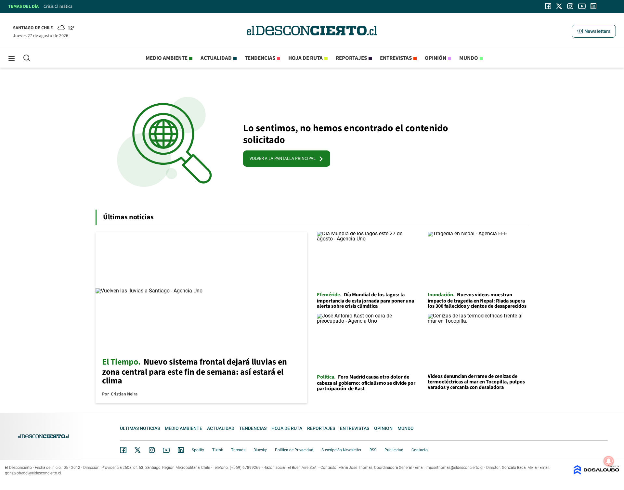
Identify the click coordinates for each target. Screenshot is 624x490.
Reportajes (351, 58)
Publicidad (393, 450)
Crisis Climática (58, 6)
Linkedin (181, 450)
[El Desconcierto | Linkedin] (593, 6)
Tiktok (217, 450)
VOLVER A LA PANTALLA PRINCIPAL (284, 158)
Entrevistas (396, 58)
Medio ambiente (167, 58)
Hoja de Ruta (305, 58)
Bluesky (260, 450)
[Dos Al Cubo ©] (596, 473)
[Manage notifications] (609, 461)
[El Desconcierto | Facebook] (548, 6)
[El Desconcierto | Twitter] (559, 6)
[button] (594, 31)
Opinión (435, 58)
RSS (373, 450)
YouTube (166, 450)
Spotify (198, 450)
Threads (238, 450)
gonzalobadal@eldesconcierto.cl (33, 473)
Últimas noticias (140, 428)
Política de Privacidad (294, 450)
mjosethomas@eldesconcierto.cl (454, 467)
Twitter (138, 450)
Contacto (419, 450)
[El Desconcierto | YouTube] (582, 6)
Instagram (152, 450)
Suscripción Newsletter (341, 450)
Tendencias (260, 58)
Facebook (123, 450)
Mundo (468, 58)
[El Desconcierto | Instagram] (570, 6)
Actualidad (216, 58)
